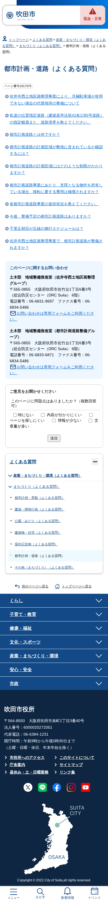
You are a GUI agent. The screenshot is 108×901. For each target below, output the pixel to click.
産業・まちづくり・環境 (34, 655)
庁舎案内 (17, 765)
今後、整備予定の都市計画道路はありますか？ (50, 216)
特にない (26, 415)
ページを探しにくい (27, 420)
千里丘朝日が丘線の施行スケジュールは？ (46, 228)
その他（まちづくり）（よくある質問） (44, 567)
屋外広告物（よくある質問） (36, 544)
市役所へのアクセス (27, 758)
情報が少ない (69, 420)
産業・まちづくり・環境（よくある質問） (47, 475)
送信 (54, 438)
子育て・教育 (23, 614)
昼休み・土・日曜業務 (29, 772)
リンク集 (67, 772)
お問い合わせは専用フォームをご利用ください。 (52, 316)
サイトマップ (71, 765)
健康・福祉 (21, 628)
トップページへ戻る (77, 586)
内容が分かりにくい (64, 415)
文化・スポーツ (25, 641)
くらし (16, 600)
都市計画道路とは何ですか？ (35, 134)
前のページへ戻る (35, 586)
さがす (40, 897)
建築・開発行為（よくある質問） (40, 509)
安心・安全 (21, 669)
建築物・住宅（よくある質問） (38, 533)
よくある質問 (42, 40)
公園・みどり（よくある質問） (38, 521)
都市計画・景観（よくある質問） (40, 498)
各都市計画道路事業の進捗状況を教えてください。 (54, 204)
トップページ (19, 40)
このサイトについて (77, 758)
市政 (14, 683)
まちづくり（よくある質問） (40, 46)
